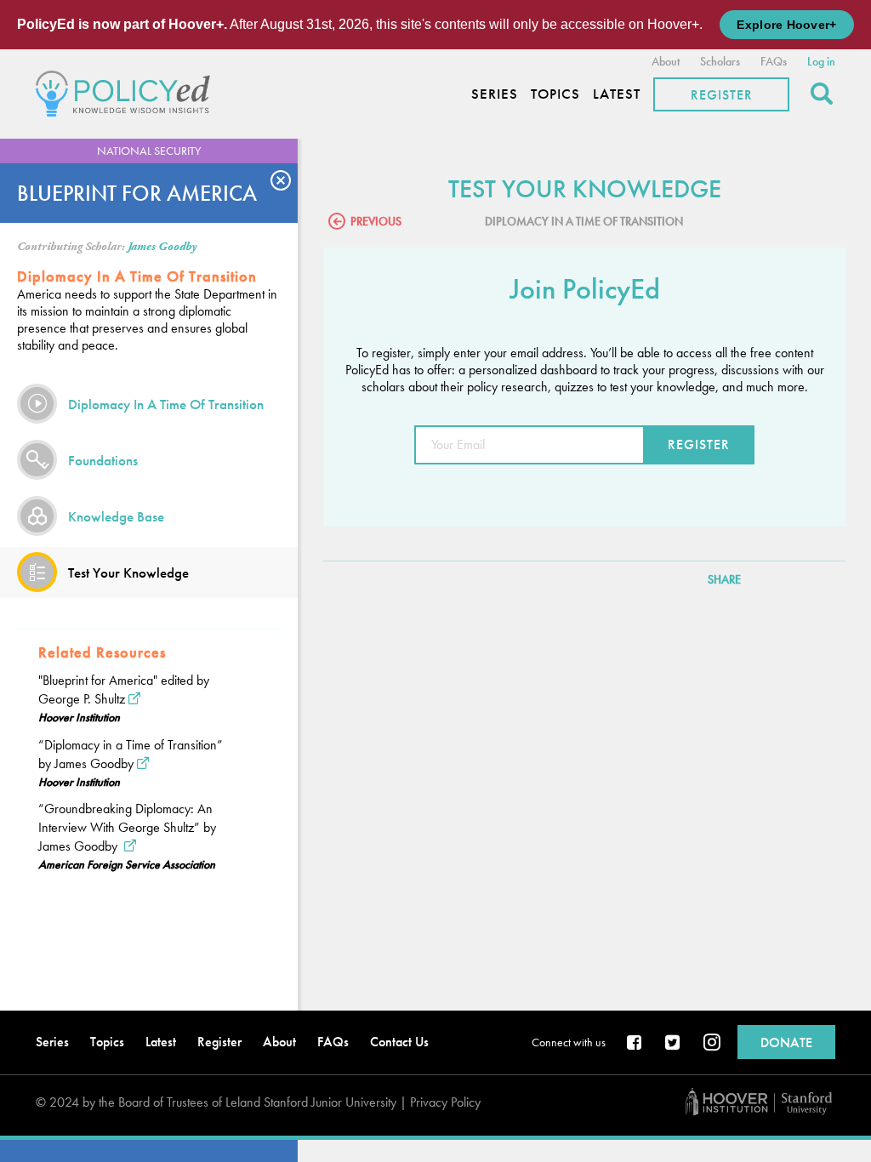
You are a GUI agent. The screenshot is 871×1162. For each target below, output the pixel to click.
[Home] (127, 91)
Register (722, 95)
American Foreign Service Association (126, 864)
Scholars (720, 61)
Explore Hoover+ (786, 24)
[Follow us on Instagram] (711, 1044)
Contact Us (399, 1042)
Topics (555, 94)
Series (494, 94)
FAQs (773, 61)
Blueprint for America (137, 193)
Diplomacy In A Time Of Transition (166, 404)
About (666, 61)
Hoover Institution (79, 717)
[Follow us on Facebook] (635, 1044)
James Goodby (162, 246)
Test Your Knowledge (128, 572)
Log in (821, 61)
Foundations (103, 460)
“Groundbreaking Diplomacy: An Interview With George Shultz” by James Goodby (127, 827)
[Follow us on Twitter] (673, 1044)
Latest (616, 94)
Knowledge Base (116, 516)
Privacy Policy (445, 1102)
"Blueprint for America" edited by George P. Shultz (123, 689)
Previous (375, 221)
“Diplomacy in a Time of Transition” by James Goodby (130, 754)
